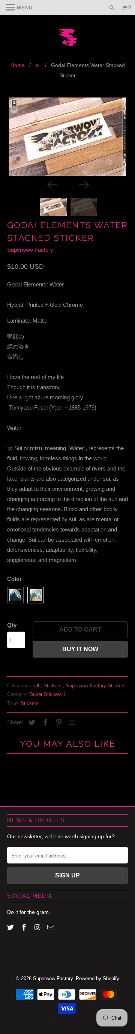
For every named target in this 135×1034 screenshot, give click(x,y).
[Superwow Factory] (67, 38)
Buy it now (80, 649)
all (37, 65)
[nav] (19, 7)
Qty (11, 625)
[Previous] (52, 184)
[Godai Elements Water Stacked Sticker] (67, 136)
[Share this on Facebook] (44, 722)
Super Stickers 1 (48, 694)
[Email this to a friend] (71, 722)
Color (14, 579)
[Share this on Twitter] (31, 722)
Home (17, 65)
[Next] (83, 184)
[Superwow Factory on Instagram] (38, 927)
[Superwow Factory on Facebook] (25, 927)
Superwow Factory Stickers (96, 685)
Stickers (53, 685)
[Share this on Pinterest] (58, 722)
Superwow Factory (30, 250)
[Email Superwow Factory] (51, 927)
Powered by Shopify (97, 978)
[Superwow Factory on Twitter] (11, 927)
